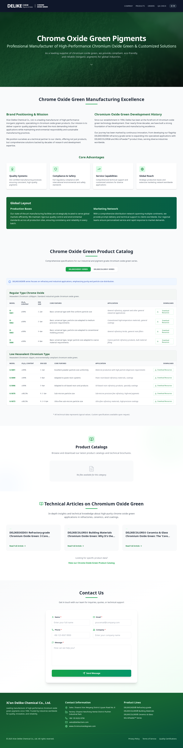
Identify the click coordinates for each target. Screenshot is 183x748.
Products (140, 6)
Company (128, 6)
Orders (151, 6)
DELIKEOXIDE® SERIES (78, 269)
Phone (58, 630)
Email (99, 617)
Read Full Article (16, 546)
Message (59, 642)
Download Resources (165, 312)
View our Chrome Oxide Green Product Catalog (91, 563)
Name (58, 617)
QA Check (162, 6)
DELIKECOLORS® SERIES (104, 269)
